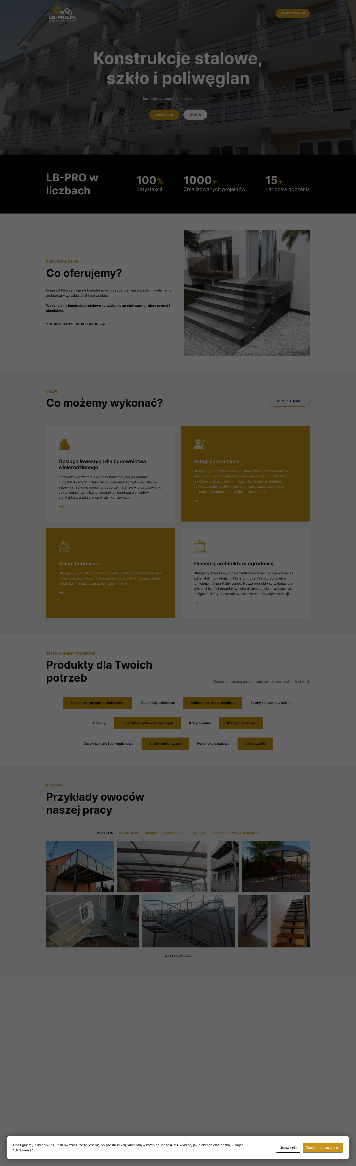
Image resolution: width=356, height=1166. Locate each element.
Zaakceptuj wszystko (322, 1148)
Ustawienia (288, 1148)
